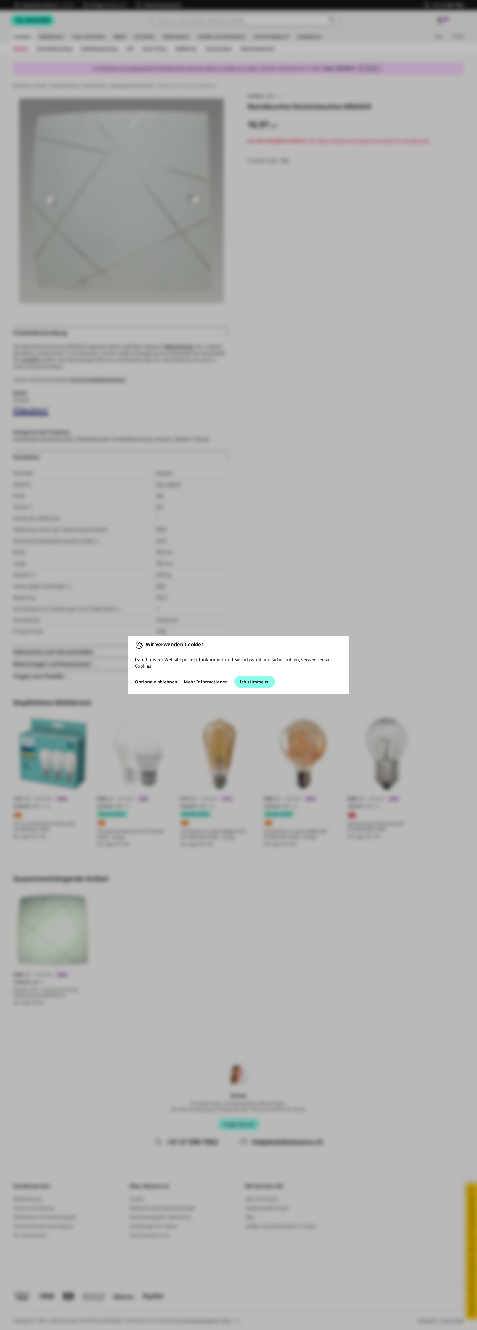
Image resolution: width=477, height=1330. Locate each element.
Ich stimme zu (255, 682)
